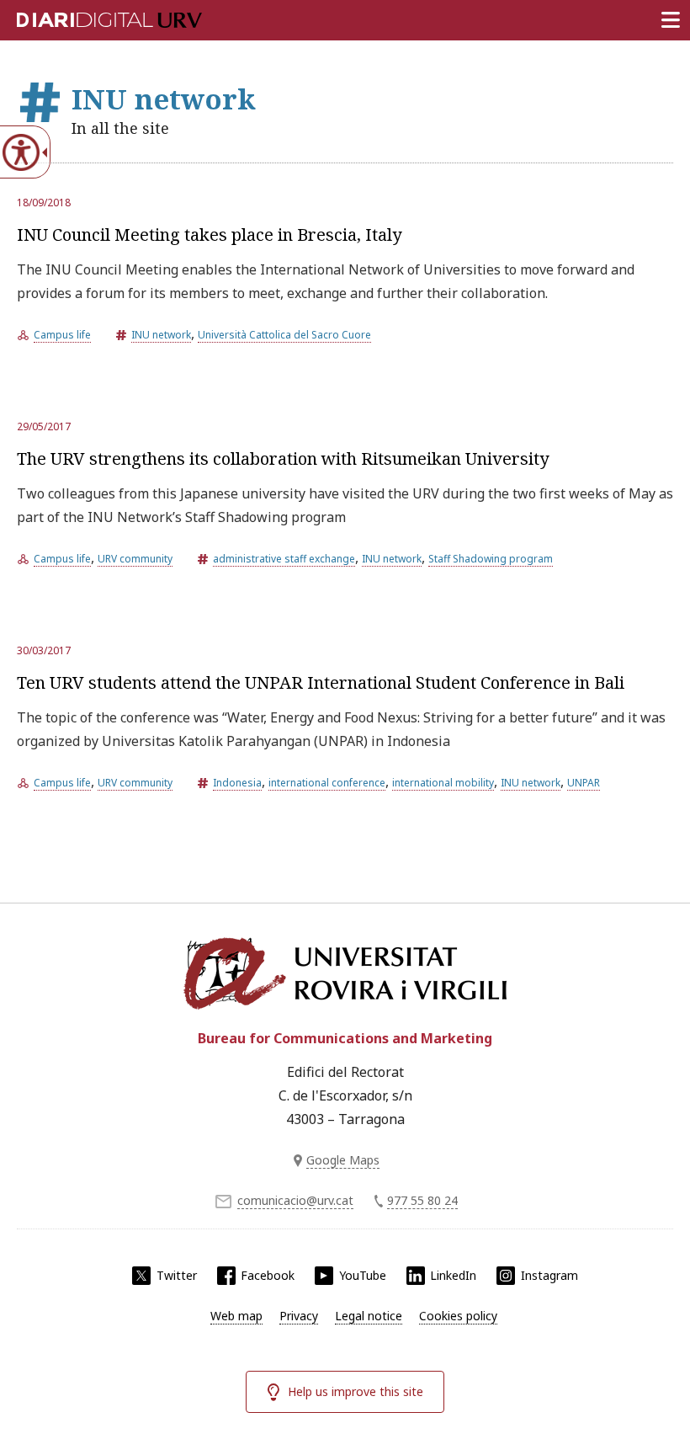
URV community (135, 559)
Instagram (549, 1275)
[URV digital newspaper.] (88, 17)
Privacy (298, 1316)
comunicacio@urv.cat (295, 1200)
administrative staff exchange (284, 559)
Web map (236, 1316)
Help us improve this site (355, 1391)
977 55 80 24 (422, 1200)
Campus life (62, 335)
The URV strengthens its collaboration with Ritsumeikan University (283, 458)
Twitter (177, 1275)
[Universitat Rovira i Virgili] (345, 973)
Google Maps (343, 1160)
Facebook (268, 1275)
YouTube (362, 1275)
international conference (326, 782)
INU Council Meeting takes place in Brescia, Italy (209, 234)
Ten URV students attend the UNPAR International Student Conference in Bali (320, 682)
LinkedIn (453, 1275)
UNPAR (583, 782)
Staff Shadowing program (490, 559)
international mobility (443, 782)
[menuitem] (236, 1316)
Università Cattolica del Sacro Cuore (284, 335)
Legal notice (368, 1316)
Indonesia (237, 782)
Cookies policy (458, 1316)
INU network (161, 335)
